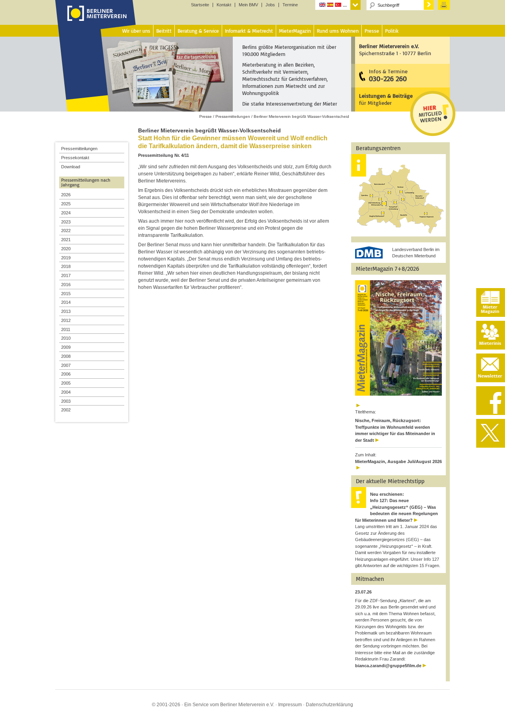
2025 (66, 203)
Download (70, 166)
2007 (66, 365)
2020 (66, 248)
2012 (66, 320)
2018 (66, 266)
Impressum (290, 704)
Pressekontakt (75, 157)
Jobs (270, 5)
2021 (66, 239)
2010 (66, 338)
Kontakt (224, 5)
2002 (66, 409)
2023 (66, 222)
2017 (66, 275)
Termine (290, 5)
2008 (66, 356)
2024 (66, 212)
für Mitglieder (386, 99)
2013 (66, 311)
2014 (66, 302)
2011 (65, 329)
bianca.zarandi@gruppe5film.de (388, 665)
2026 (66, 194)
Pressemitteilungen (79, 148)
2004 (66, 392)
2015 (66, 293)
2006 (66, 374)
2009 (66, 347)
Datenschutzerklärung (329, 704)
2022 (66, 230)
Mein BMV (248, 5)
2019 (66, 257)
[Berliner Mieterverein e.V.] (95, 21)
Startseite (200, 5)
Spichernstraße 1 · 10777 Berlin (395, 49)
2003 (66, 401)
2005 (66, 383)
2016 (66, 284)
